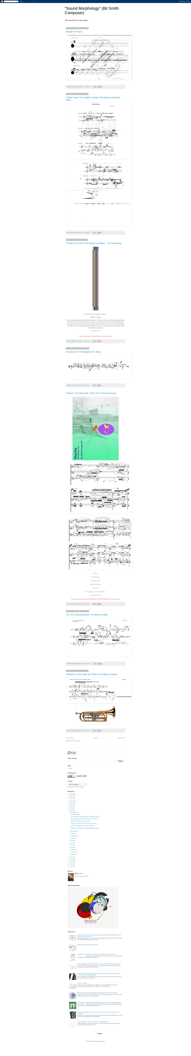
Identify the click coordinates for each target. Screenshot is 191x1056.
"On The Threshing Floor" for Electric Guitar (87, 614)
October (73, 833)
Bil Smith (79, 873)
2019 (71, 810)
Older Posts (121, 738)
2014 (71, 866)
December (74, 812)
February (73, 852)
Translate (80, 787)
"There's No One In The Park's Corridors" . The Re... (84, 819)
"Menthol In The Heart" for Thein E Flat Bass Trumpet (91, 674)
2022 (71, 803)
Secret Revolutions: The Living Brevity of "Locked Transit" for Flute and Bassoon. (99, 964)
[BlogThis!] (95, 87)
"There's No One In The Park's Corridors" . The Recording (93, 243)
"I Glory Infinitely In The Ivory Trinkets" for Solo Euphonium (93, 1021)
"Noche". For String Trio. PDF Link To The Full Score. (91, 393)
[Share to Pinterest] (101, 87)
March (73, 849)
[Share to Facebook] (99, 87)
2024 (71, 798)
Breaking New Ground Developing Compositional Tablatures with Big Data (97, 993)
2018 (71, 857)
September (74, 836)
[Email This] (94, 87)
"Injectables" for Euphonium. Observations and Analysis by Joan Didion (96, 954)
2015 (71, 864)
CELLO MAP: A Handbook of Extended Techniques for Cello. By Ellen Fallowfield (99, 1002)
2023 (71, 801)
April (72, 847)
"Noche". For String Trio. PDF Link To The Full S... (84, 823)
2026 (71, 794)
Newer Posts (69, 738)
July (72, 840)
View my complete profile (82, 876)
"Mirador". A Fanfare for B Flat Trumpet (87, 944)
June (72, 842)
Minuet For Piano (74, 31)
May (72, 845)
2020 (71, 808)
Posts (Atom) (76, 741)
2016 (71, 862)
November (74, 831)
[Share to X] (97, 87)
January (73, 854)
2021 (71, 805)
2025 (71, 796)
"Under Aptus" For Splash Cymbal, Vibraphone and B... (85, 816)
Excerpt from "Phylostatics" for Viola (83, 352)
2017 (71, 859)
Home (95, 738)
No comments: (87, 86)
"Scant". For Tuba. (82, 983)
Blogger (103, 1041)
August (73, 838)
